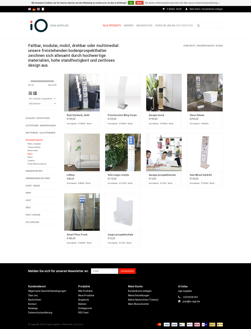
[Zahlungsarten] (159, 324)
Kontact (32, 304)
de (34, 9)
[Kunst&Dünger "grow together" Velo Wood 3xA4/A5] (205, 152)
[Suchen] (198, 26)
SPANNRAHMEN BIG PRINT (38, 178)
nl (29, 9)
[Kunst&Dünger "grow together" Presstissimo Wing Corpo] (123, 92)
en (38, 9)
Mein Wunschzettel (138, 304)
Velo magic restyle (118, 175)
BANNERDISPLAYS (34, 171)
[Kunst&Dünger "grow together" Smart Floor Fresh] (82, 212)
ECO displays (32, 222)
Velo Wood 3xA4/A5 (201, 175)
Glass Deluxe (197, 115)
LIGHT (28, 200)
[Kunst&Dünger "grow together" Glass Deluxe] (205, 92)
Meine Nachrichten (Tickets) (143, 299)
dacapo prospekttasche (162, 175)
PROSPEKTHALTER (205, 46)
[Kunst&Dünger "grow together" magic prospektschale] (123, 212)
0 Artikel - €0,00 (174, 9)
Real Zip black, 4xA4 (78, 115)
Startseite (189, 46)
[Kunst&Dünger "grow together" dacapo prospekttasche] (164, 152)
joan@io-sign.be (191, 301)
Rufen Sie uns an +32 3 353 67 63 (174, 25)
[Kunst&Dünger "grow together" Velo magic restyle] (123, 152)
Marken (129, 25)
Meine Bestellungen (138, 295)
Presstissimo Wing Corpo (122, 115)
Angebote (83, 299)
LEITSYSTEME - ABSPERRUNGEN (41, 125)
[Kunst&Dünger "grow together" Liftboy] (82, 152)
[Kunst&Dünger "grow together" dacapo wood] (164, 92)
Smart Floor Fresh (77, 234)
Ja (131, 3)
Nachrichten (144, 25)
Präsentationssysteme (37, 164)
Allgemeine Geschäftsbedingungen (47, 291)
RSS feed (83, 312)
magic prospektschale (120, 234)
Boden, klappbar (34, 144)
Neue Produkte (86, 295)
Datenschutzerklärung (40, 312)
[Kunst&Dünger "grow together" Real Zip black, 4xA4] (82, 92)
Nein (139, 3)
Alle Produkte (112, 25)
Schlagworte (85, 308)
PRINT (28, 193)
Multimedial (32, 150)
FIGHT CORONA (33, 215)
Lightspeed (78, 324)
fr (42, 9)
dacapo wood (156, 115)
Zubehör (31, 161)
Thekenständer (34, 147)
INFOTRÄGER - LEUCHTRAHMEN (40, 133)
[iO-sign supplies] (53, 25)
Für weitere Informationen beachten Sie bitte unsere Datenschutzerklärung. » (182, 3)
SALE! (28, 207)
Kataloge (33, 308)
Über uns (33, 295)
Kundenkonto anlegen (140, 291)
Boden (219, 46)
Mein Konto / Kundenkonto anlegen (206, 9)
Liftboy (71, 175)
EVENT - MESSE (33, 186)
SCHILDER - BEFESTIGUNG (38, 118)
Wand (29, 157)
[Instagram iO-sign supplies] (220, 271)
